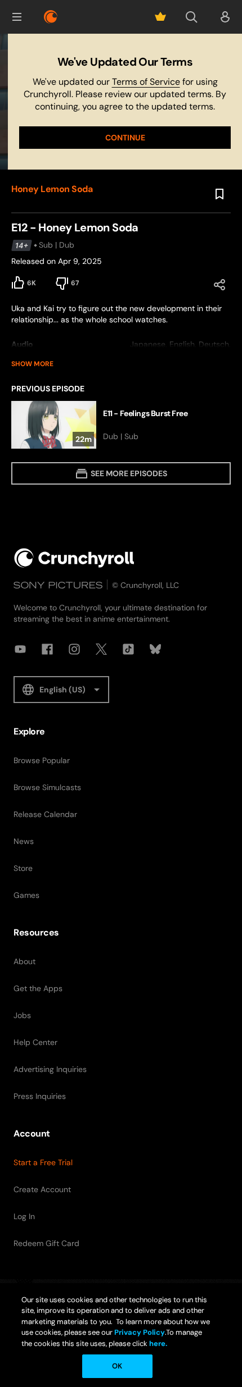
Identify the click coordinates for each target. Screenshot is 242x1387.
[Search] (191, 17)
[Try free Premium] (160, 17)
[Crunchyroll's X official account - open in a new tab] (101, 649)
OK (117, 1366)
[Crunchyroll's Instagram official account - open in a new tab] (74, 649)
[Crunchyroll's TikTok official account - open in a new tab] (128, 649)
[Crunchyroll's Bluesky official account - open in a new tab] (155, 649)
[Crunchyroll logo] (51, 17)
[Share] (219, 284)
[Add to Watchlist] (219, 194)
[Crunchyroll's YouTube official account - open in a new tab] (20, 649)
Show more (32, 363)
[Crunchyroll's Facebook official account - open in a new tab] (47, 649)
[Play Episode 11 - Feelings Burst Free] (121, 425)
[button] (17, 17)
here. (157, 1343)
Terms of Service (146, 82)
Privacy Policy (139, 1332)
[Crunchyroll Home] (74, 558)
